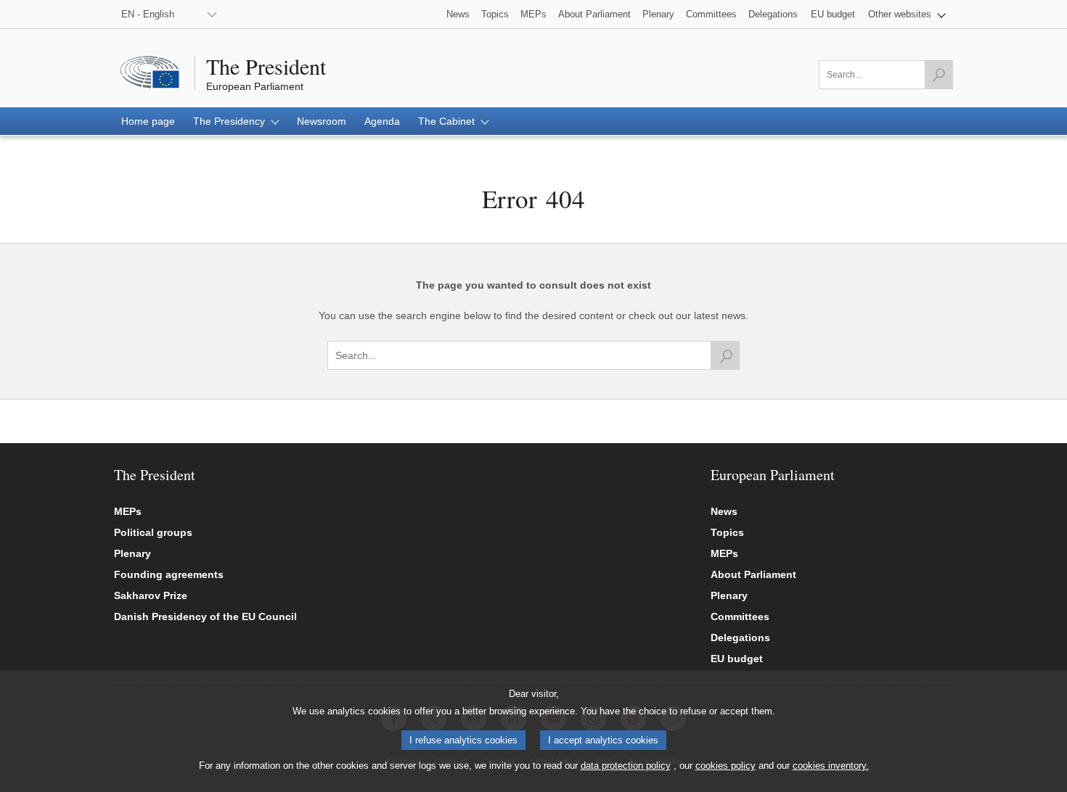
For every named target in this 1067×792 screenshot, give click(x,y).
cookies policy (725, 765)
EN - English (147, 14)
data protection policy (626, 765)
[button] (907, 14)
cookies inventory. (831, 765)
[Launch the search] (938, 74)
